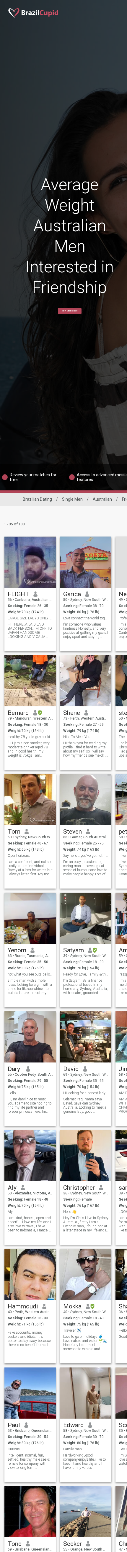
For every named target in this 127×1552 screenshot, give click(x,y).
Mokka (72, 1306)
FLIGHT (18, 594)
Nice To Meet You (76, 737)
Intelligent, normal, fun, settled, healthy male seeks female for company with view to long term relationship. (29, 1461)
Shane (71, 712)
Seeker (72, 1543)
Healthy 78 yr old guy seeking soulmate (30, 737)
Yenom (17, 950)
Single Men (72, 499)
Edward (73, 1425)
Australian (102, 499)
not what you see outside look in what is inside (30, 974)
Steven (72, 831)
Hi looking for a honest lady (84, 1093)
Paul (14, 1425)
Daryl (15, 1068)
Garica (72, 594)
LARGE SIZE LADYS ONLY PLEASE (30, 618)
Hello (12, 1093)
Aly (12, 1187)
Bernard (18, 712)
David (71, 1068)
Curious (14, 1449)
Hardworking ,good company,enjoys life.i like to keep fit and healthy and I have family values (84, 1461)
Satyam (73, 950)
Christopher (79, 1187)
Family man (72, 1449)
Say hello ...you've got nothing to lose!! (85, 856)
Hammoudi (23, 1306)
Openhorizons (19, 856)
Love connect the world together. (85, 618)
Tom (14, 831)
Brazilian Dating (37, 499)
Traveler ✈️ (72, 1330)
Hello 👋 (69, 1212)
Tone (15, 1543)
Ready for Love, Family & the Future (85, 974)
